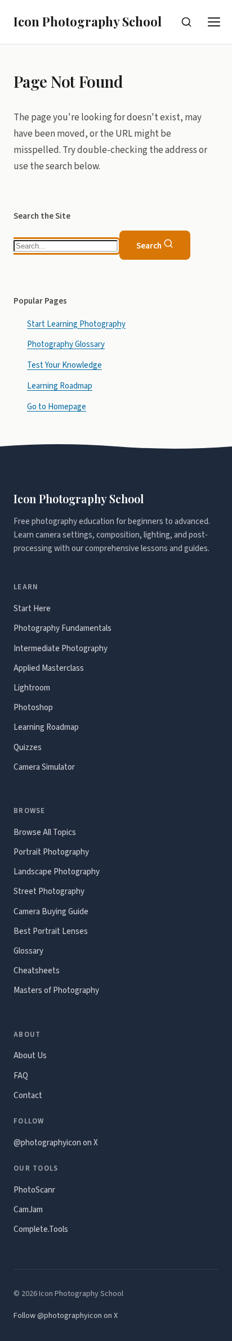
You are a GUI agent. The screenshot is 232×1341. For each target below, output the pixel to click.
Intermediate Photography (61, 648)
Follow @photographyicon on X (66, 1315)
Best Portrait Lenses (51, 931)
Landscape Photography (57, 872)
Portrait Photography (51, 852)
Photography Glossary (66, 345)
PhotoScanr (34, 1190)
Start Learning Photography (76, 324)
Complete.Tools (41, 1229)
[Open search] (186, 22)
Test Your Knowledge (64, 366)
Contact (28, 1095)
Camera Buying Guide (51, 912)
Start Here (32, 609)
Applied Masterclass (49, 668)
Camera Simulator (44, 767)
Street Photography (49, 891)
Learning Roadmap (59, 386)
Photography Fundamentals (62, 628)
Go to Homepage (56, 407)
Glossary (28, 951)
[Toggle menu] (214, 22)
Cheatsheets (37, 971)
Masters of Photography (56, 990)
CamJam (28, 1210)
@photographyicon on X (56, 1143)
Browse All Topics (45, 832)
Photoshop (33, 708)
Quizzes (28, 747)
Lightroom (32, 688)
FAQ (21, 1076)
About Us (30, 1056)
